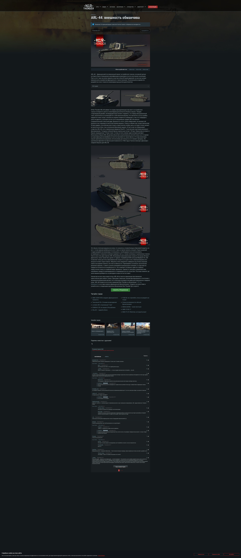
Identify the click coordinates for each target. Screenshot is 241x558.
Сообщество (130, 7)
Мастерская (120, 7)
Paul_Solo (100, 411)
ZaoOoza (94, 449)
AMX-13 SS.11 (126, 309)
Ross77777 (100, 379)
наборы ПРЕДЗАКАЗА (120, 290)
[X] (92, 344)
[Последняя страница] (136, 470)
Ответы (107, 356)
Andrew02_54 (95, 360)
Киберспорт (140, 7)
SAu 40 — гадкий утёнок (100, 310)
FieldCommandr (95, 401)
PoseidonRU (100, 445)
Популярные (98, 356)
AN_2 (99, 365)
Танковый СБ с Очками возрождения (104, 302)
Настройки (231, 554)
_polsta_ (100, 368)
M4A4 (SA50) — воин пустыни (131, 307)
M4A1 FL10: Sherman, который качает (134, 312)
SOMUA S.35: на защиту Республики (103, 307)
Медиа (104, 7)
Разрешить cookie (216, 554)
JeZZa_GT (94, 393)
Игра (97, 7)
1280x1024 (131, 69)
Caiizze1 (100, 427)
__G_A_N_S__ (95, 373)
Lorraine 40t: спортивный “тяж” (102, 305)
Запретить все (201, 554)
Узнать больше (101, 555)
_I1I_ (93, 417)
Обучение (112, 7)
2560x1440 (145, 69)
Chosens (94, 436)
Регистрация (152, 7)
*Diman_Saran (101, 408)
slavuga (94, 421)
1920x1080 (138, 69)
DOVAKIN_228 (95, 389)
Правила (145, 355)
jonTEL (99, 441)
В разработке (145, 30)
